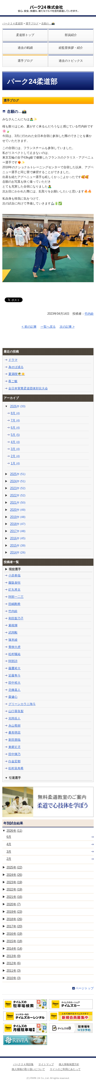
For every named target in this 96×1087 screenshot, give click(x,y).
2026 (17, 406)
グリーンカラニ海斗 (22, 704)
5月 (15, 435)
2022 (17, 495)
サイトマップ (46, 1064)
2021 (17, 502)
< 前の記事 (29, 326)
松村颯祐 (14, 654)
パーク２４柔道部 (12, 23)
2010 (14, 978)
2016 (17, 538)
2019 (17, 517)
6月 (15, 427)
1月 (15, 463)
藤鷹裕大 (14, 668)
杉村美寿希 (16, 768)
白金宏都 (14, 761)
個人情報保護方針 (69, 1064)
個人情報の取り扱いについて (28, 1069)
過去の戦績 (25, 47)
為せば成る (16, 367)
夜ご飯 (12, 381)
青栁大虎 (14, 647)
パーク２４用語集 (23, 1064)
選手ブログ (32, 23)
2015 (17, 545)
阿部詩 (12, 661)
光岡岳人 (14, 718)
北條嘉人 (14, 690)
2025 (17, 474)
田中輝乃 (14, 754)
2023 (17, 488)
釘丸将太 (14, 589)
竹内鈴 (89, 313)
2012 (14, 963)
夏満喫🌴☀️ (16, 374)
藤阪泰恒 (14, 582)
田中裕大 (14, 682)
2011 (14, 970)
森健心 (12, 697)
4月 (15, 442)
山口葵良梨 (16, 711)
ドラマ (12, 360)
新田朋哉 (14, 739)
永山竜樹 (14, 725)
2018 (17, 524)
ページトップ (84, 988)
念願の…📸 (48, 23)
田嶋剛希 (14, 604)
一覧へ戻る (48, 326)
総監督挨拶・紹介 (71, 47)
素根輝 (12, 625)
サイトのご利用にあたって (65, 1069)
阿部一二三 (16, 596)
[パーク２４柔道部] (46, 5)
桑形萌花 (14, 732)
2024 (17, 481)
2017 (17, 531)
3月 (15, 449)
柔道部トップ (25, 35)
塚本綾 (12, 639)
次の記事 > (67, 326)
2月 (15, 456)
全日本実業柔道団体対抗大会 (28, 388)
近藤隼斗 (14, 675)
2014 (17, 552)
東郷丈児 (14, 747)
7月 (15, 420)
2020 (17, 509)
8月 (15, 413)
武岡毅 (12, 632)
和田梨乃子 (16, 618)
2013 (14, 956)
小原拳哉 (14, 575)
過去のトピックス (71, 60)
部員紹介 (71, 35)
